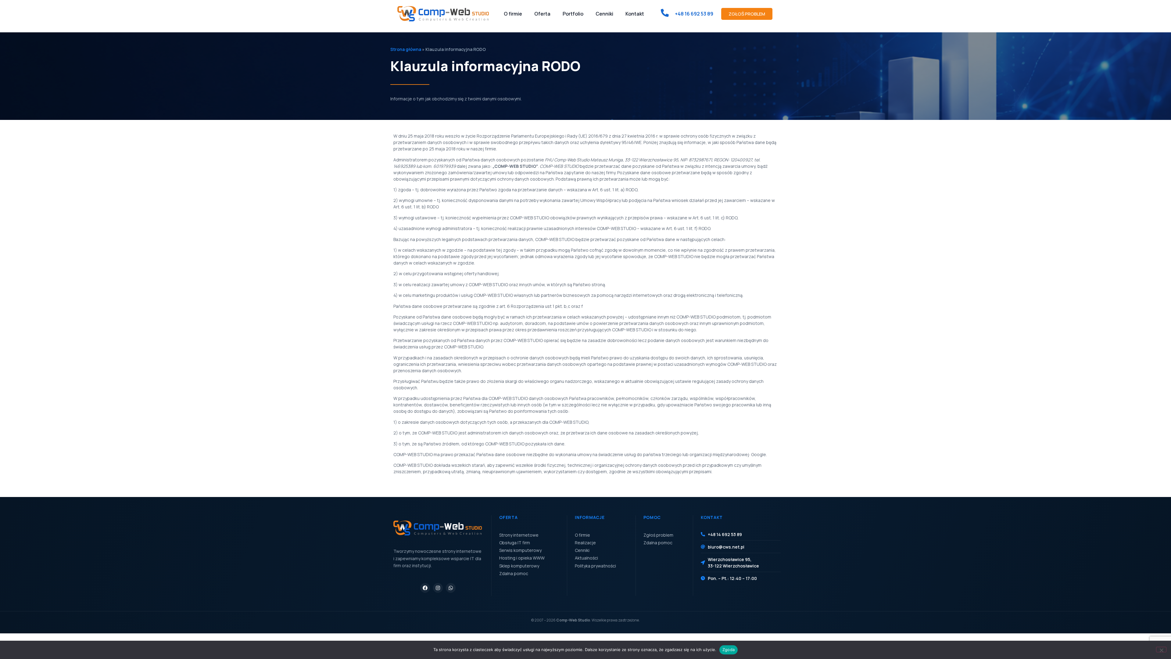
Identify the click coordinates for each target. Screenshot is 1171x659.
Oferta (542, 13)
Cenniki (604, 13)
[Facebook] (425, 588)
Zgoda (728, 649)
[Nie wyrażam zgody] (1161, 649)
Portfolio (573, 13)
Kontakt (634, 13)
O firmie (513, 13)
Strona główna (405, 49)
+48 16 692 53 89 (694, 13)
